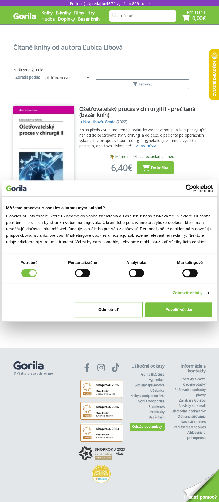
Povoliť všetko (178, 309)
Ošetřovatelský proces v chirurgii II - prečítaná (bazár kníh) (137, 111)
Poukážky (157, 412)
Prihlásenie (196, 12)
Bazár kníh (89, 19)
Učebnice (157, 390)
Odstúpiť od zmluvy (147, 426)
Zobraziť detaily (188, 292)
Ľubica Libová (91, 121)
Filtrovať (145, 84)
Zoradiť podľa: (27, 77)
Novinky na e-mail (192, 405)
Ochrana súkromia (192, 416)
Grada (110, 121)
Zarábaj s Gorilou (192, 400)
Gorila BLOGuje (153, 374)
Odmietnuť (108, 309)
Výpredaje (157, 380)
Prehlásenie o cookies (189, 427)
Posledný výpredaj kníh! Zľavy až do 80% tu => (110, 3)
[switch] (82, 273)
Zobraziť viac (147, 145)
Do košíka (159, 167)
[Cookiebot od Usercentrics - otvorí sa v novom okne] (189, 188)
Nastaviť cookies (193, 421)
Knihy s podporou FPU (148, 396)
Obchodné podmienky (188, 411)
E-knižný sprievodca (150, 385)
